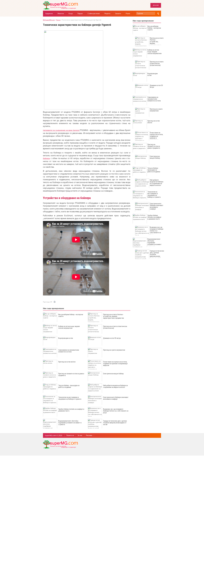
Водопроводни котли (65, 338)
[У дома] (60, 9)
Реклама (89, 435)
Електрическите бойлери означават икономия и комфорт (115, 398)
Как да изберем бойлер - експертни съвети (70, 315)
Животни (60, 13)
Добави (156, 5)
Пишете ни (70, 435)
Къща (71, 13)
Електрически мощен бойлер (113, 374)
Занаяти (118, 13)
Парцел (80, 13)
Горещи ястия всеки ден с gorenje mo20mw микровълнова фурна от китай (115, 422)
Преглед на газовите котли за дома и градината (71, 374)
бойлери (46, 158)
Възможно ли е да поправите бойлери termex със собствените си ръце (115, 411)
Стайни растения (94, 13)
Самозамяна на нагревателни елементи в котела (68, 351)
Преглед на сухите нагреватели (114, 350)
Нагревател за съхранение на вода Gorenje (61, 130)
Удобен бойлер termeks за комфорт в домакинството (71, 410)
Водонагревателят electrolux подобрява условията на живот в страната (69, 422)
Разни (128, 13)
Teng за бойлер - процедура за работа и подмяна (68, 386)
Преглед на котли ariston (67, 362)
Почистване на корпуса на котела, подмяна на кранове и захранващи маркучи (115, 363)
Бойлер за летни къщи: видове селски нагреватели (69, 327)
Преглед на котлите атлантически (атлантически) (115, 327)
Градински (49, 13)
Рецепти (107, 13)
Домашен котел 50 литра (112, 338)
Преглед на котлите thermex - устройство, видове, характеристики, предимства (113, 316)
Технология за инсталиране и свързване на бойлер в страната (69, 398)
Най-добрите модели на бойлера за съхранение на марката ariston (115, 386)
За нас (80, 435)
